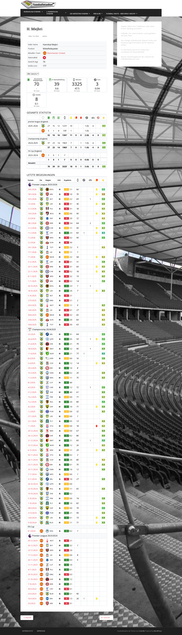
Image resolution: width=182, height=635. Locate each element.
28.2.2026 (32, 223)
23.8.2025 (32, 320)
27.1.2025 (32, 416)
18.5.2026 (32, 194)
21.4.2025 (32, 344)
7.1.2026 (31, 257)
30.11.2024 (33, 455)
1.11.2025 (32, 281)
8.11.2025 (32, 276)
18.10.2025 (33, 291)
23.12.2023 (33, 550)
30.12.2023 (33, 540)
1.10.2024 (32, 503)
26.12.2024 (33, 435)
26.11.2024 (33, 460)
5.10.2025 (32, 295)
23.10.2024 (33, 489)
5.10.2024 (32, 498)
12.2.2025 (32, 402)
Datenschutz (27, 631)
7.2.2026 (31, 237)
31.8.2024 (32, 522)
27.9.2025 (32, 300)
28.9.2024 (32, 508)
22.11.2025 (33, 271)
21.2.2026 (32, 228)
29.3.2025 (32, 368)
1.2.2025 (31, 411)
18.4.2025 (32, 349)
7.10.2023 (32, 584)
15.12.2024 (33, 445)
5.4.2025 (31, 363)
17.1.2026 (32, 252)
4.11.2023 (32, 569)
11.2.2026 (32, 233)
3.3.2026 (31, 218)
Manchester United (56, 53)
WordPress (158, 631)
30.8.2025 (32, 315)
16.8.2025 (32, 324)
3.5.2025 (31, 334)
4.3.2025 (31, 387)
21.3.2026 (32, 208)
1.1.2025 (31, 426)
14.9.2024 (32, 518)
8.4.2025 (31, 358)
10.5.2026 (32, 199)
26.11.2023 (33, 560)
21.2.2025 (32, 392)
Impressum (41, 631)
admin (44, 36)
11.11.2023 (33, 565)
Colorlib (142, 631)
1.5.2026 (31, 204)
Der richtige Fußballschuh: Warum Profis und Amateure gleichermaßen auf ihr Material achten (138, 42)
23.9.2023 (32, 594)
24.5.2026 (32, 189)
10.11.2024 (33, 469)
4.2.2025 (31, 406)
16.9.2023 (32, 598)
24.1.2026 (32, 247)
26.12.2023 (33, 545)
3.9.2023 (31, 603)
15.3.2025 (32, 373)
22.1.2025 (32, 421)
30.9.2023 (32, 589)
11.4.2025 (32, 353)
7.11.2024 (32, 474)
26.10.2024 (33, 484)
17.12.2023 (33, 555)
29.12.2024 (33, 431)
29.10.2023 (33, 574)
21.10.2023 (33, 579)
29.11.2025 (33, 266)
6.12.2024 (32, 450)
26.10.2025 (33, 286)
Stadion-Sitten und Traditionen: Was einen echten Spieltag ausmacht (137, 27)
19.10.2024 (33, 493)
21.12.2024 (33, 440)
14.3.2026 (32, 213)
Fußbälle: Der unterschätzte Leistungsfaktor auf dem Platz (138, 34)
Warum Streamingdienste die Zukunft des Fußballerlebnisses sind (137, 58)
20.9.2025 (32, 305)
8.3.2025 (31, 382)
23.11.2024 (33, 464)
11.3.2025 (32, 377)
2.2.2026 (31, 242)
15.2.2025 (32, 397)
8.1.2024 (31, 531)
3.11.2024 (32, 479)
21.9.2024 (32, 513)
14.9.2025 (32, 310)
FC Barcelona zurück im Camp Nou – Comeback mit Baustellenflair (135, 51)
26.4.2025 (32, 339)
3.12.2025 (32, 262)
